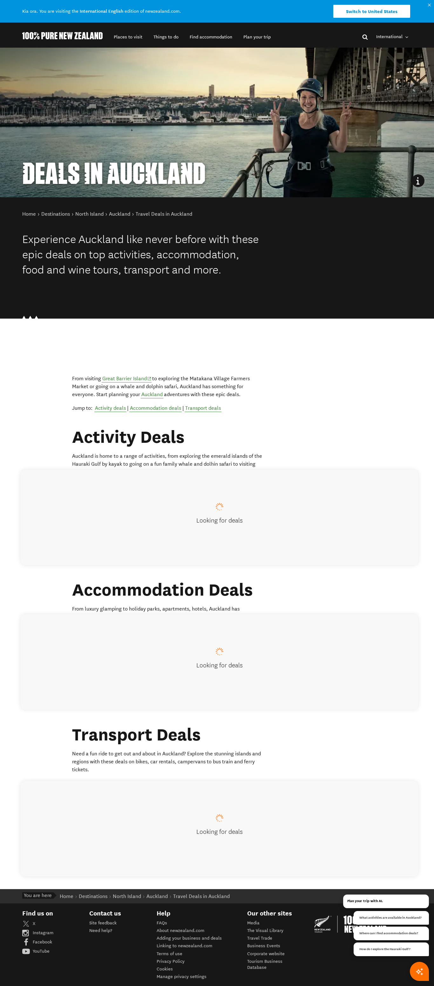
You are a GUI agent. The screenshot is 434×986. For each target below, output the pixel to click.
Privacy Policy (171, 961)
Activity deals (110, 408)
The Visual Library (265, 930)
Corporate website (266, 953)
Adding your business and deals (189, 938)
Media (253, 923)
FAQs (162, 923)
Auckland (152, 394)
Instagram (42, 932)
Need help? (100, 930)
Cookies (165, 969)
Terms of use (169, 953)
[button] (128, 37)
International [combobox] (390, 36)
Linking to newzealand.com (184, 946)
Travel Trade (259, 938)
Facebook (41, 942)
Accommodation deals (155, 408)
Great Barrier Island (127, 378)
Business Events (263, 946)
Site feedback (103, 923)
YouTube (40, 951)
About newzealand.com (180, 930)
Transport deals (203, 408)
